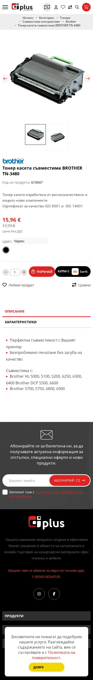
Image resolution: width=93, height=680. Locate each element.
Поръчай (44, 271)
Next (88, 78)
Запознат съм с (45, 494)
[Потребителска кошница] (86, 7)
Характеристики (21, 322)
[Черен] (6, 250)
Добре (38, 667)
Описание (15, 311)
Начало (28, 18)
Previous (5, 78)
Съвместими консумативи (41, 22)
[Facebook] (54, 594)
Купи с (64, 271)
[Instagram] (39, 594)
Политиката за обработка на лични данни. (45, 494)
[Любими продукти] (63, 7)
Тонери (65, 18)
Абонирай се (68, 480)
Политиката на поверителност (53, 655)
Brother (71, 22)
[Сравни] (70, 7)
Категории (46, 18)
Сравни (84, 285)
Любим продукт (21, 285)
